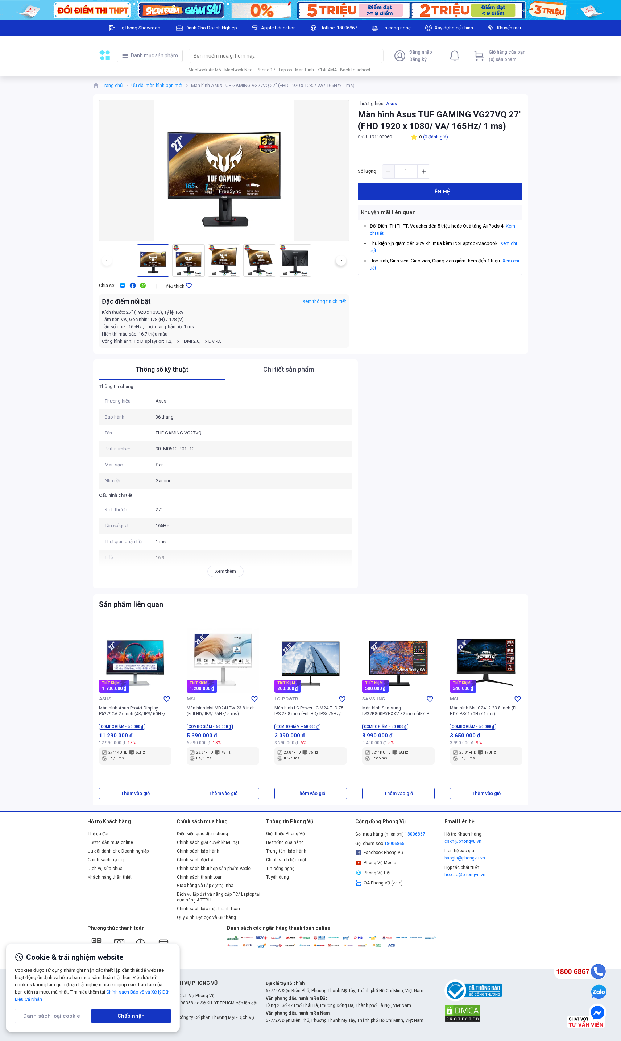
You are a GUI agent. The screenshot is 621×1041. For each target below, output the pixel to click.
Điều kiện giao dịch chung (202, 833)
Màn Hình (304, 69)
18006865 (394, 843)
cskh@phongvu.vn (462, 841)
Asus (391, 103)
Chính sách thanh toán (200, 877)
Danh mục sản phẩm (154, 55)
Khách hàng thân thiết (110, 877)
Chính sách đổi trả (195, 859)
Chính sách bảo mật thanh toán (208, 908)
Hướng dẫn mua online (110, 842)
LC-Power (286, 698)
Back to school (355, 69)
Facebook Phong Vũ (383, 852)
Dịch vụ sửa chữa (105, 868)
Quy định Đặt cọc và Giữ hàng (206, 917)
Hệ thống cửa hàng (285, 842)
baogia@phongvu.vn (464, 858)
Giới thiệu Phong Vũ (285, 833)
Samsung (373, 698)
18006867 (415, 834)
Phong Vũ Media (380, 862)
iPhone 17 (266, 69)
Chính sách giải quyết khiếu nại (208, 842)
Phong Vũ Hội (377, 872)
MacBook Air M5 (205, 69)
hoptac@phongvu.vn (464, 874)
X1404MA (327, 69)
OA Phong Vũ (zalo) (383, 883)
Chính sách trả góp (106, 859)
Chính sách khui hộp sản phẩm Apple (214, 868)
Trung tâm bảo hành (286, 851)
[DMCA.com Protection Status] (462, 1013)
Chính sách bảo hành (198, 851)
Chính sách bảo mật (286, 859)
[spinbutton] (406, 171)
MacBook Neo (238, 69)
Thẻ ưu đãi (98, 833)
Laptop (285, 69)
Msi (191, 698)
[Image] (310, 10)
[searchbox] (279, 55)
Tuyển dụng (277, 877)
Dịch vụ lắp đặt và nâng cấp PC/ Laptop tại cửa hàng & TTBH (218, 897)
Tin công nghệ (280, 868)
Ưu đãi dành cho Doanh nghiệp (118, 851)
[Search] (376, 55)
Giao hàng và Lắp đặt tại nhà (205, 885)
